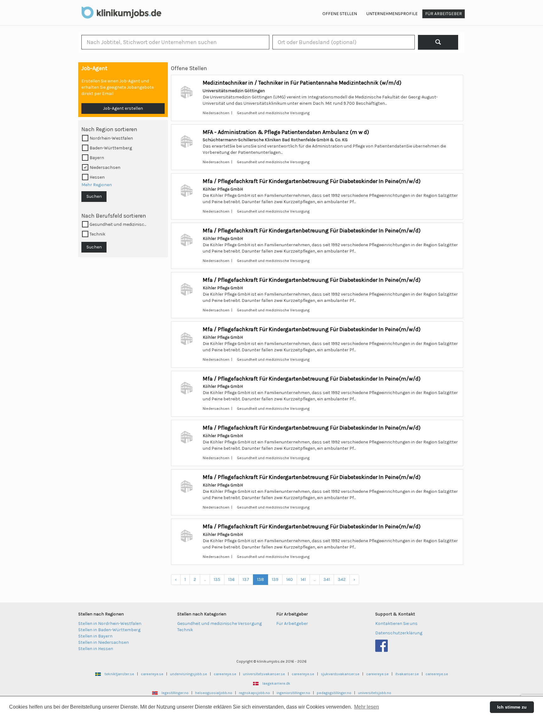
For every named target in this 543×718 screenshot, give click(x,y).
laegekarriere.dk (276, 683)
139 (275, 579)
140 (289, 579)
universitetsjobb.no (374, 693)
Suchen (94, 196)
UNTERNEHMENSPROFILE (392, 13)
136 (231, 579)
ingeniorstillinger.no (293, 693)
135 (217, 579)
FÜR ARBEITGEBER (443, 13)
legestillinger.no (175, 693)
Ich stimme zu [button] (512, 707)
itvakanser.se (407, 674)
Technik (185, 629)
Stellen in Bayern (95, 636)
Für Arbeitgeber (292, 623)
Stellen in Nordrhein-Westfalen (109, 623)
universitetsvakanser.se (264, 674)
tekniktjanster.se (119, 674)
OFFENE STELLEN (339, 13)
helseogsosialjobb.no (213, 693)
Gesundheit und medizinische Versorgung (219, 623)
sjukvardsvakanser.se (340, 674)
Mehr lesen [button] (366, 707)
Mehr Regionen (96, 184)
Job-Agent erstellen (123, 108)
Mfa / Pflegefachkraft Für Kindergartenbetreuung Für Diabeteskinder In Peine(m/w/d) (311, 181)
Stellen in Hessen (95, 648)
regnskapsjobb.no (254, 693)
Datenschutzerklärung (398, 633)
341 (326, 579)
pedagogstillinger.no (334, 693)
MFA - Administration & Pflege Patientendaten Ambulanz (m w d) (286, 132)
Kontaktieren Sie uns (396, 623)
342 (342, 579)
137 (246, 579)
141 (303, 579)
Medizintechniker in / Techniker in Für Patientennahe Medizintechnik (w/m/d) (302, 82)
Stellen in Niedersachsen (103, 642)
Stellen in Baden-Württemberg (109, 629)
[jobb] (438, 42)
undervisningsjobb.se (188, 674)
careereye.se (152, 674)
